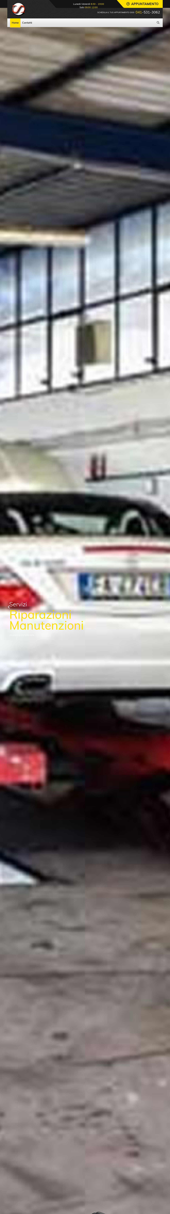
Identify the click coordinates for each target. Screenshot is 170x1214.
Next (161, 607)
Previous (9, 607)
